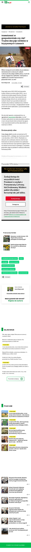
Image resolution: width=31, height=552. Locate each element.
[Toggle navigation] (2, 2)
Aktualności (12, 31)
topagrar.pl (4, 31)
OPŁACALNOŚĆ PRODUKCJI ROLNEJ (9, 272)
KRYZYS (21, 258)
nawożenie (11, 117)
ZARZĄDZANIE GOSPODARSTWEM (9, 258)
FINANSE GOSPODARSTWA (8, 265)
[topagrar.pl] (8, 2)
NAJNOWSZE (9, 330)
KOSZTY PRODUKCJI (14, 262)
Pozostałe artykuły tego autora (15, 293)
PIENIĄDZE (4, 262)
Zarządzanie (19, 31)
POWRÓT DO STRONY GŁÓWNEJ (15, 545)
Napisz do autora (15, 301)
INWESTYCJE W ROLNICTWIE (8, 269)
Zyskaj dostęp (15, 198)
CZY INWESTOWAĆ (23, 272)
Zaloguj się (15, 204)
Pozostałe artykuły (13, 379)
